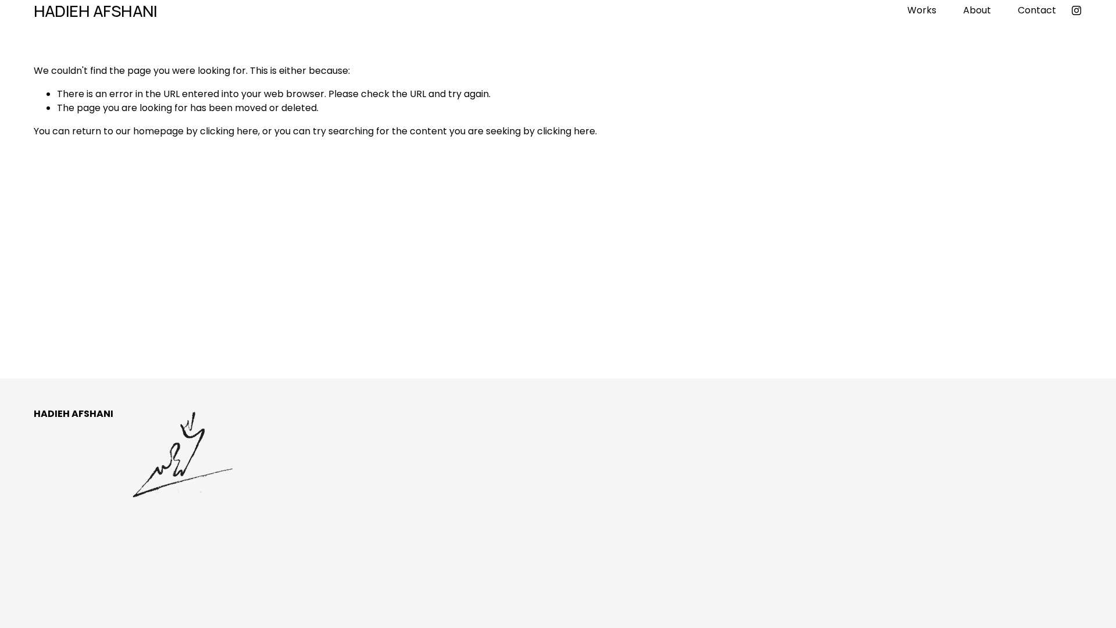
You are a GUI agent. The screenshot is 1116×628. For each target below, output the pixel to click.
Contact (1037, 10)
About (977, 10)
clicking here (229, 131)
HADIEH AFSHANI (96, 11)
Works (921, 10)
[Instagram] (1076, 10)
